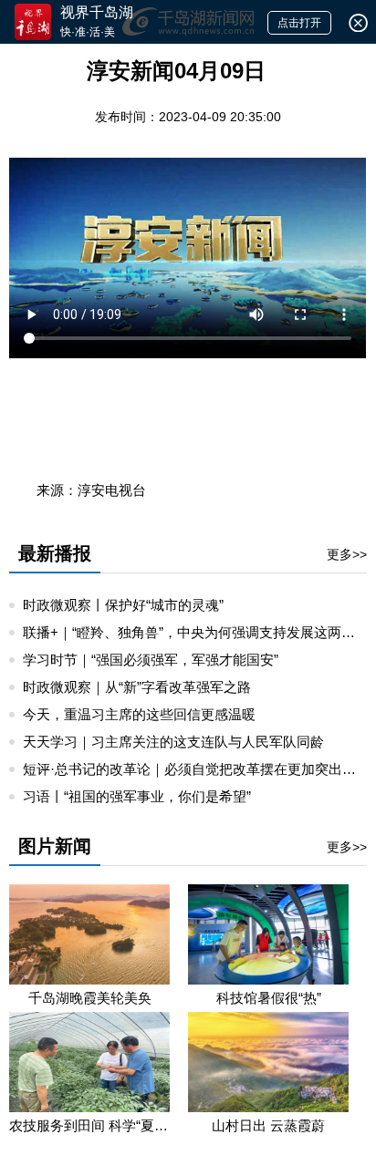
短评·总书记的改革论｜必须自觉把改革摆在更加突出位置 (196, 769)
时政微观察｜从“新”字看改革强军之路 (137, 687)
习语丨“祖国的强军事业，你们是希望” (137, 796)
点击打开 (299, 22)
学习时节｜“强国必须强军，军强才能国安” (150, 659)
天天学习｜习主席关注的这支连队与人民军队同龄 (173, 741)
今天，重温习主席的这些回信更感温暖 (139, 714)
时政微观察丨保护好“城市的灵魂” (123, 605)
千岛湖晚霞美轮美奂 (89, 998)
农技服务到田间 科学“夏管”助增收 (89, 1125)
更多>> (347, 554)
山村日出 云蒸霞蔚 (268, 1125)
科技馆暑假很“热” (268, 998)
